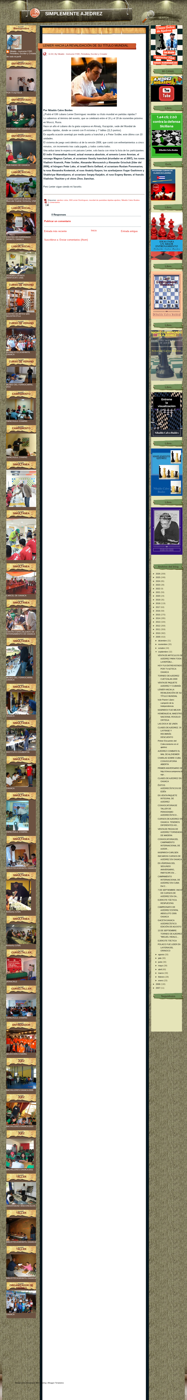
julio (160, 958)
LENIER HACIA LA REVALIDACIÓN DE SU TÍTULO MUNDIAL (85, 45)
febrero (161, 977)
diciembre (162, 641)
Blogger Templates (56, 1383)
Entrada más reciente (55, 231)
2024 (158, 581)
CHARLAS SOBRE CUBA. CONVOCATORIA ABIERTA (169, 761)
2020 (158, 596)
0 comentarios (54, 202)
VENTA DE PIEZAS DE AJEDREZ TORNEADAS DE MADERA (170, 832)
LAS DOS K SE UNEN (168, 724)
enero (161, 980)
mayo (161, 965)
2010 (158, 633)
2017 (158, 607)
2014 (158, 618)
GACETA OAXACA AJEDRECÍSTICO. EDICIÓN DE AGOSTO (169, 923)
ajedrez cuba (62, 200)
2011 (158, 629)
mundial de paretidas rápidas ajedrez (104, 200)
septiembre (163, 652)
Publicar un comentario (57, 221)
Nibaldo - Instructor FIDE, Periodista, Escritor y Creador (23, 52)
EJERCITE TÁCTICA (167, 941)
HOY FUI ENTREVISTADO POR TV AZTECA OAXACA (170, 668)
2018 (158, 603)
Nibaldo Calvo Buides (130, 200)
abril (160, 969)
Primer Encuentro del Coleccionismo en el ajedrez (168, 744)
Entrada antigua (129, 231)
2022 (158, 589)
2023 (158, 585)
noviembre (163, 644)
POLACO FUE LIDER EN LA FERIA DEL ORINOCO (169, 947)
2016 (158, 611)
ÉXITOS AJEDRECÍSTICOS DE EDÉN (169, 788)
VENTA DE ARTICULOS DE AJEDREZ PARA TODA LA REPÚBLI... (170, 658)
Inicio (94, 230)
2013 (158, 622)
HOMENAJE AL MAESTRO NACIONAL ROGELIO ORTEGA (170, 716)
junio (160, 962)
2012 (158, 626)
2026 (158, 574)
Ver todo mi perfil (13, 56)
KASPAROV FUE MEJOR (169, 710)
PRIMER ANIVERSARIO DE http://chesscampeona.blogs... (170, 771)
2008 (158, 984)
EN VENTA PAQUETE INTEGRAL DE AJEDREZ (167, 798)
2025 (158, 577)
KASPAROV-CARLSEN (168, 852)
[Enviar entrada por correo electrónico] (46, 204)
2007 (158, 988)
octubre (161, 648)
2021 (158, 592)
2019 (158, 600)
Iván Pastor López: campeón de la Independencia (166, 703)
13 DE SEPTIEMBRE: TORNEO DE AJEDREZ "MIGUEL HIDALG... (170, 933)
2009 (158, 637)
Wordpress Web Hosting (36, 1383)
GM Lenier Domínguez (78, 200)
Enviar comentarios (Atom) (74, 239)
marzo (161, 973)
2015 (158, 615)
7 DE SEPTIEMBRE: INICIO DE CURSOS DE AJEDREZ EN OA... (170, 893)
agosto (161, 954)
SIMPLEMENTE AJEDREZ (73, 13)
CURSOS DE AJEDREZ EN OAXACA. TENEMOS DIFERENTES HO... (170, 822)
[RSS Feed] (35, 13)
